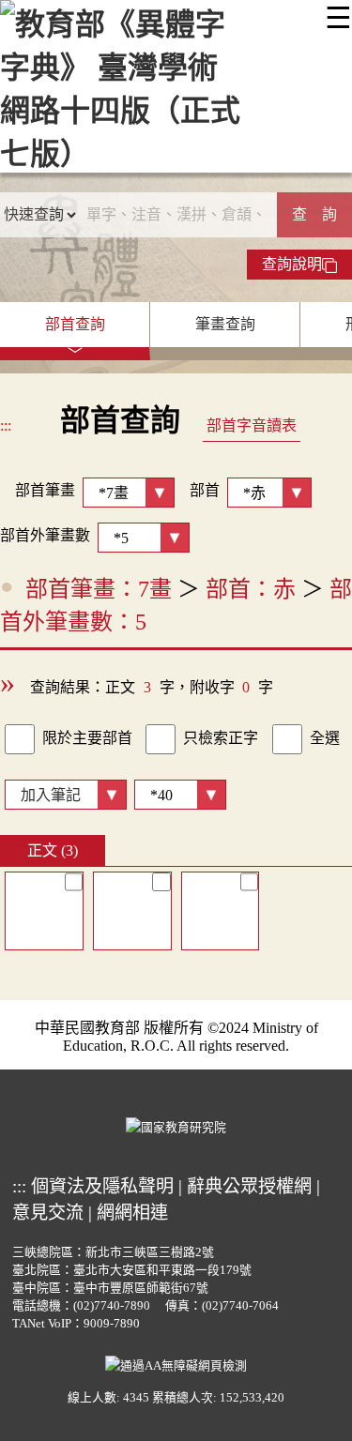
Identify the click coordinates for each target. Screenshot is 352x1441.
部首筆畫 (37, 490)
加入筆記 (51, 795)
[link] (20, 739)
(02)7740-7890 (111, 1305)
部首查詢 (75, 324)
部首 (205, 490)
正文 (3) (52, 850)
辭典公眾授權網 (249, 1186)
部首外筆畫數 (45, 535)
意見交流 (48, 1212)
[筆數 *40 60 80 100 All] (176, 793)
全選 (325, 738)
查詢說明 (292, 264)
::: (5, 425)
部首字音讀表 (252, 425)
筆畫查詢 (225, 324)
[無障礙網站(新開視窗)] (176, 1363)
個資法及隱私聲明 (102, 1186)
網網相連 (132, 1212)
